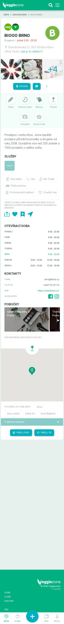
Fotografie (25, 124)
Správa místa (39, 124)
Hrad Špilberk (48, 413)
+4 (53, 69)
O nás (7, 597)
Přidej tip (45, 432)
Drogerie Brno (20, 15)
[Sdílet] (7, 214)
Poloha (53, 107)
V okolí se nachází (14, 421)
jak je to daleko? (32, 51)
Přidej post (22, 432)
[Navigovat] (30, 214)
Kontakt (9, 601)
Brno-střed (13, 413)
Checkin (23, 86)
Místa (6, 15)
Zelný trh (30, 413)
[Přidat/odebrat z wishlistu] (14, 214)
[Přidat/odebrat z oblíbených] (22, 214)
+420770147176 (51, 285)
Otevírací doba (25, 107)
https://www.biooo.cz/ (48, 290)
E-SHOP (9, 166)
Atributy (39, 107)
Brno (39, 406)
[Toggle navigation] (57, 5)
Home (7, 592)
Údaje (11, 107)
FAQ (6, 609)
